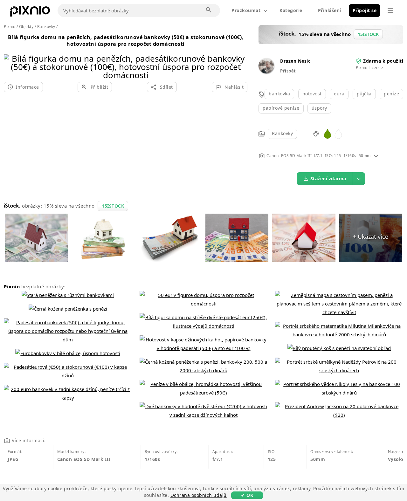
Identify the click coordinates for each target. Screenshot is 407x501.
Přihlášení (329, 10)
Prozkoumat (245, 10)
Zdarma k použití (383, 61)
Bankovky (282, 133)
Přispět (288, 71)
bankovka (279, 94)
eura (339, 94)
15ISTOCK (113, 206)
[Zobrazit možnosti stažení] (358, 178)
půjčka (364, 94)
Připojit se (365, 10)
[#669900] (327, 133)
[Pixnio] (30, 12)
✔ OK (247, 495)
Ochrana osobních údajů (198, 495)
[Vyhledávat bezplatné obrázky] (209, 10)
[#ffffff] (338, 133)
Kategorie (290, 10)
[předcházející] (11, 58)
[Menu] (390, 10)
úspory (319, 108)
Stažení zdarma (328, 178)
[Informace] (376, 155)
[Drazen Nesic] (266, 72)
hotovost (312, 94)
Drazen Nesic (295, 61)
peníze (391, 94)
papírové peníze (281, 108)
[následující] (240, 58)
